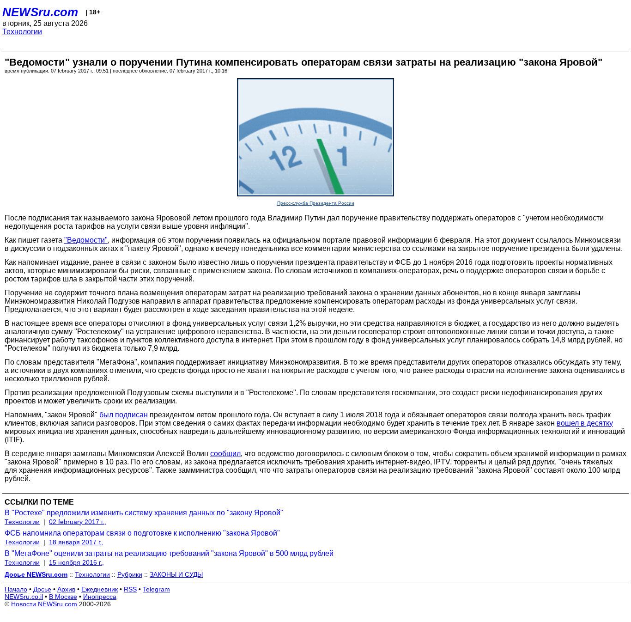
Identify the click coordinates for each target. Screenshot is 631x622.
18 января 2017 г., (76, 542)
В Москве (63, 596)
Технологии (22, 32)
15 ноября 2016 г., (76, 562)
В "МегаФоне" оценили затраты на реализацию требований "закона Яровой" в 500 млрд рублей (169, 553)
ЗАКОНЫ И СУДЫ (176, 574)
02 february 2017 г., (77, 521)
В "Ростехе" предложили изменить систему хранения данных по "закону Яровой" (144, 513)
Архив (66, 589)
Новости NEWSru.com (44, 604)
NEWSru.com (40, 12)
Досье (42, 589)
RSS (130, 589)
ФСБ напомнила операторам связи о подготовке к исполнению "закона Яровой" (142, 533)
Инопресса (99, 596)
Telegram (156, 589)
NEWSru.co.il (24, 596)
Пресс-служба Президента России (315, 203)
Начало (16, 589)
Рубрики (129, 574)
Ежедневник (99, 589)
